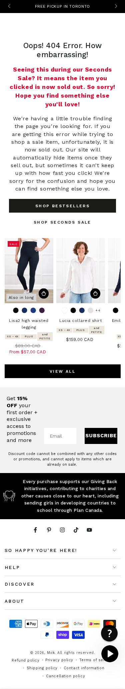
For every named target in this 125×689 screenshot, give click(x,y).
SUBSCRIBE (101, 436)
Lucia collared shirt (80, 320)
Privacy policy (59, 660)
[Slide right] (115, 7)
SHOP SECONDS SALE (62, 222)
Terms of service (96, 660)
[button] (109, 633)
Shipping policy (42, 668)
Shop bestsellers (62, 206)
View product (44, 294)
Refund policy (25, 660)
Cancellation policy (65, 676)
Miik (51, 653)
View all (62, 371)
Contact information (84, 668)
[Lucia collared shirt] (80, 270)
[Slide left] (10, 7)
